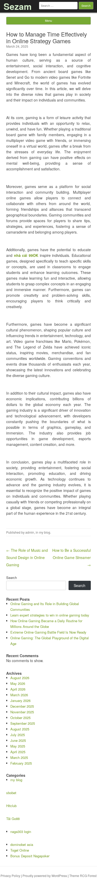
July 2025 (17, 734)
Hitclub (11, 805)
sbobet (11, 792)
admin (29, 532)
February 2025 (21, 763)
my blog (44, 532)
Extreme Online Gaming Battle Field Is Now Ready (48, 632)
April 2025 (17, 751)
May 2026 (17, 683)
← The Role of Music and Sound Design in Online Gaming (27, 557)
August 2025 (19, 729)
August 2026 (19, 677)
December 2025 (22, 706)
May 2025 (17, 746)
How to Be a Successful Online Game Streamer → (71, 557)
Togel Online (19, 850)
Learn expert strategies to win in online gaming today (49, 615)
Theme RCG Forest (82, 875)
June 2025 (18, 740)
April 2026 (17, 689)
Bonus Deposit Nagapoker (29, 855)
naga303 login (20, 831)
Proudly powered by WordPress (45, 875)
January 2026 (20, 700)
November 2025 (22, 711)
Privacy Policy (10, 875)
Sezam (18, 6)
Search (11, 577)
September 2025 (22, 723)
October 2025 (20, 717)
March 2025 (19, 757)
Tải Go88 (13, 818)
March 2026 (19, 694)
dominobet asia (21, 844)
